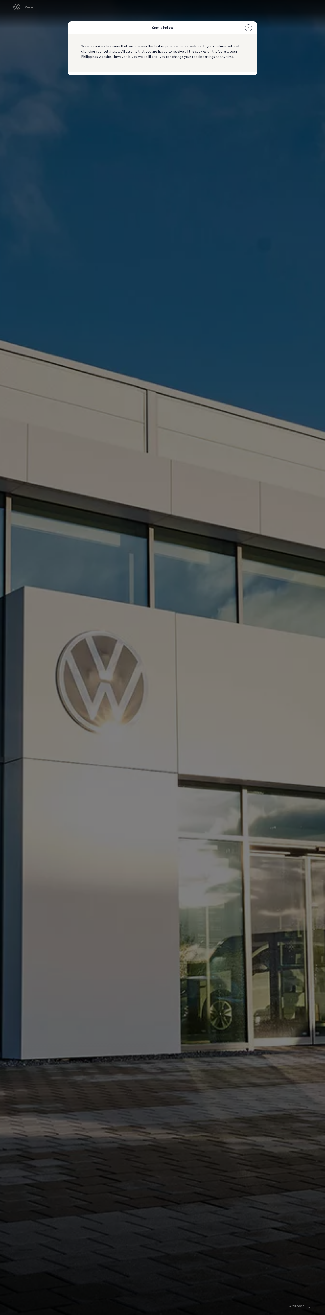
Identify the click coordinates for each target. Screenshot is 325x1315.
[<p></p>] (248, 27)
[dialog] (162, 657)
